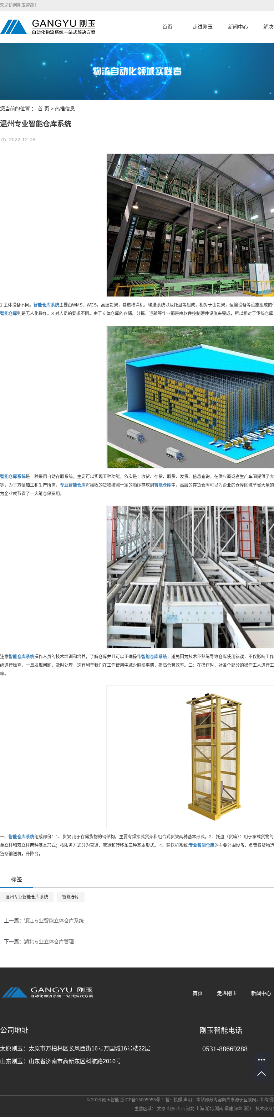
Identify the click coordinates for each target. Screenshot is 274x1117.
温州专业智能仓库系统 (26, 897)
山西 (180, 1108)
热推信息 (65, 108)
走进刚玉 (203, 27)
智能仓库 (70, 897)
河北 (190, 1108)
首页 (167, 27)
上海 (200, 1108)
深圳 (238, 1108)
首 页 (43, 108)
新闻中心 (238, 27)
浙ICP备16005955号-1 (142, 1099)
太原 (161, 1108)
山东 (171, 1108)
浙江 (248, 1108)
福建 (228, 1108)
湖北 (209, 1108)
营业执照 (173, 1099)
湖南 (219, 1108)
